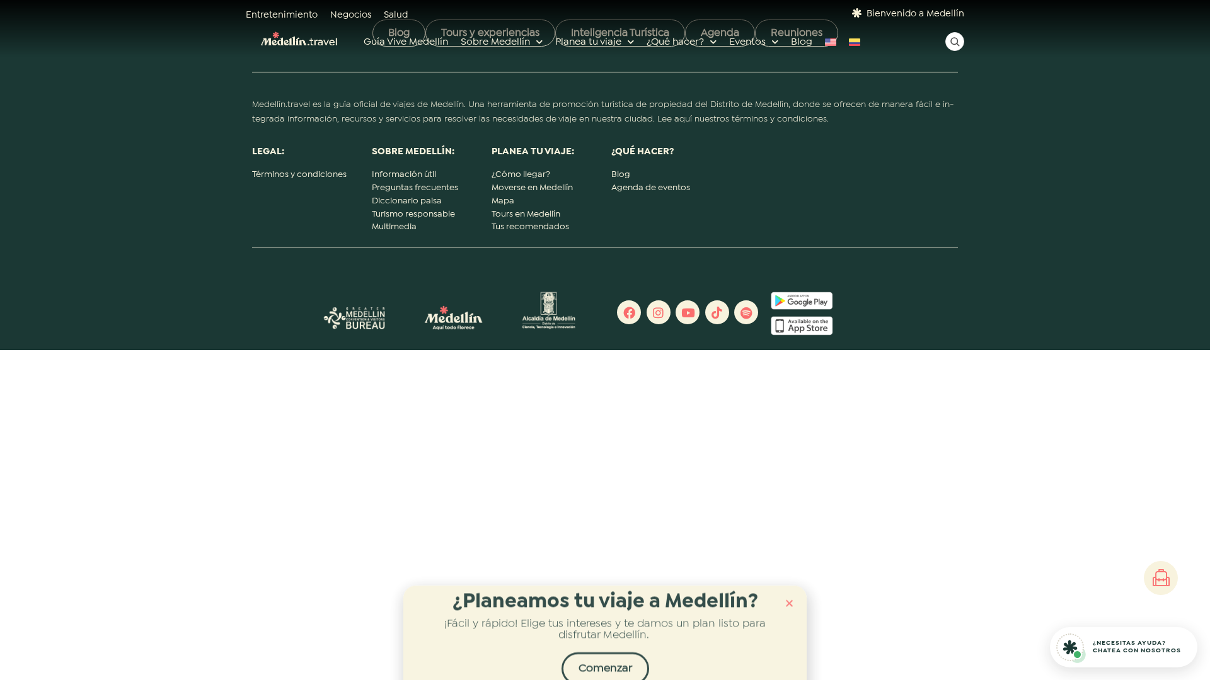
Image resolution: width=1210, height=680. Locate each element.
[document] (605, 340)
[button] (789, 593)
